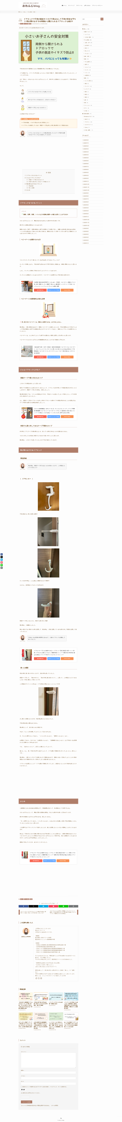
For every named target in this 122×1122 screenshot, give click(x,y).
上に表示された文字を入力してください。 (31, 1093)
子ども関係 (26, 23)
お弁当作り (88, 45)
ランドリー (88, 86)
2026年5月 (86, 149)
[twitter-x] (39, 978)
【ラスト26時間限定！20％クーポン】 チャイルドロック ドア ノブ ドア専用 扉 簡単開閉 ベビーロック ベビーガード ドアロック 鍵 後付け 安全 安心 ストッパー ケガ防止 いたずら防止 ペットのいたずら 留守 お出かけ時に (54, 411)
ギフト (86, 108)
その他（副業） (88, 130)
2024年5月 (86, 205)
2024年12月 (86, 184)
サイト (22, 1081)
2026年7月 (86, 143)
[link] (36, 978)
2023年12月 (86, 219)
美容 (86, 102)
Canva (87, 127)
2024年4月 (86, 207)
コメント (23, 1051)
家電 (87, 94)
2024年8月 (86, 196)
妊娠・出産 (87, 56)
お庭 (86, 100)
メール (23, 1076)
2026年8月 (86, 140)
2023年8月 (86, 231)
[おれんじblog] (33, 5)
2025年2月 (86, 178)
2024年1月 (86, 216)
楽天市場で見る (40, 290)
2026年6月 (86, 146)
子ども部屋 (88, 61)
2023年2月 (86, 240)
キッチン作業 (89, 80)
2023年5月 (86, 234)
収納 (86, 59)
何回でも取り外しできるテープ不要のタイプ (39, 181)
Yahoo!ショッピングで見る (53, 290)
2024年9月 (86, 193)
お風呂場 (88, 75)
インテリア (87, 89)
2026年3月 (86, 154)
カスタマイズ (89, 124)
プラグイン (88, 122)
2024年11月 (86, 187)
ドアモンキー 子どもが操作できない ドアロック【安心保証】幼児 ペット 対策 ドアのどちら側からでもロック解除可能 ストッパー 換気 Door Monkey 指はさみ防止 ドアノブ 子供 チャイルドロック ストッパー (54, 652)
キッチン (88, 70)
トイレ (87, 72)
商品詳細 (31, 186)
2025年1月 (86, 181)
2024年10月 (86, 190)
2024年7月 (86, 199)
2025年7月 (86, 166)
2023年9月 (86, 228)
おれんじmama (26, 936)
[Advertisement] (48, 155)
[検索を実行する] (102, 19)
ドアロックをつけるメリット (34, 175)
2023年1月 (86, 243)
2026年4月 (86, 152)
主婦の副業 (87, 113)
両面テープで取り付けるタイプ (36, 179)
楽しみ (87, 50)
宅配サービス (88, 31)
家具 (87, 91)
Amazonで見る (67, 290)
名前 (22, 1070)
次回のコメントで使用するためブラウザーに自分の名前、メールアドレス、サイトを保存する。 (44, 1086)
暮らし (21, 23)
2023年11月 (86, 222)
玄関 (87, 64)
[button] (23, 906)
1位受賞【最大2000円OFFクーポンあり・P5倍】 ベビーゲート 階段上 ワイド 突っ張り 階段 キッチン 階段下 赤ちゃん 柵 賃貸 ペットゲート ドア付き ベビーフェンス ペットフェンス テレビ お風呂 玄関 (55, 284)
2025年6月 (86, 169)
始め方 (87, 119)
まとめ (28, 190)
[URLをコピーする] (73, 906)
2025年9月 (86, 160)
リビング (88, 67)
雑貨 (87, 97)
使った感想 (31, 187)
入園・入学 (88, 42)
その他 (86, 110)
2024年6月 (86, 202)
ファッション (88, 105)
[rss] (61, 1118)
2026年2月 (86, 157)
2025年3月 (86, 175)
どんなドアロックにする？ (34, 177)
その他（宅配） (89, 37)
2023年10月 (86, 225)
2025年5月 (86, 172)
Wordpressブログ (89, 116)
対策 (30, 23)
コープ (87, 34)
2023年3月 (86, 237)
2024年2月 (86, 213)
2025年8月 (86, 163)
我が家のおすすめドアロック (34, 184)
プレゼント (88, 53)
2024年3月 (86, 210)
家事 (86, 78)
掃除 (87, 83)
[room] (41, 978)
